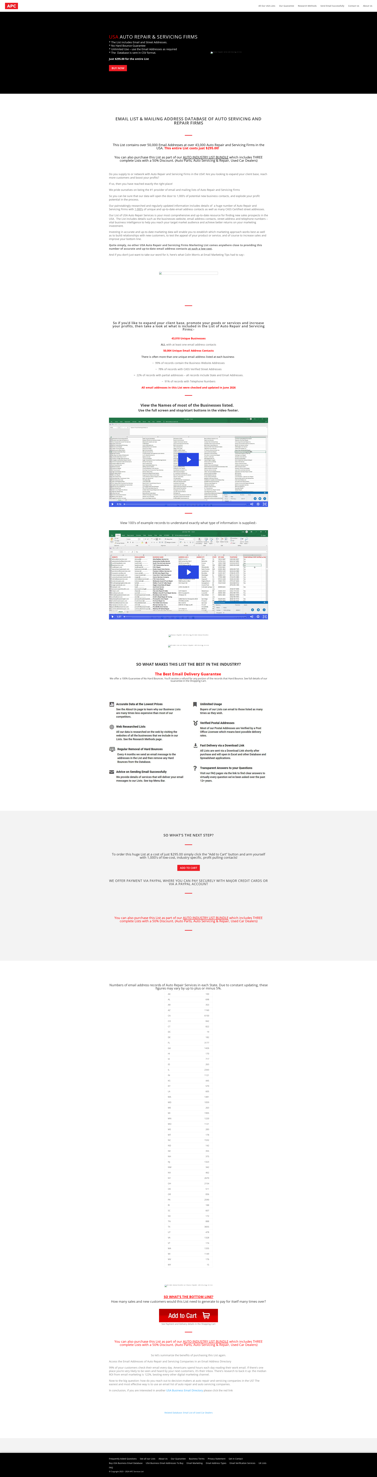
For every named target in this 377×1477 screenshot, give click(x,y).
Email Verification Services (242, 1463)
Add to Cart (188, 868)
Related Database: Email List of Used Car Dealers (188, 1412)
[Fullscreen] (264, 504)
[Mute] (251, 504)
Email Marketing (195, 1463)
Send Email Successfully (332, 6)
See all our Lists (147, 1459)
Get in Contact (236, 1459)
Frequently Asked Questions (123, 1459)
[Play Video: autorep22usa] (188, 572)
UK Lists (262, 1463)
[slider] (185, 504)
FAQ (111, 1468)
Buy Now (118, 68)
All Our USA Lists (266, 6)
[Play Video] (112, 504)
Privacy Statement (216, 1459)
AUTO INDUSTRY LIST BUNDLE (205, 157)
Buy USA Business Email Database (126, 1463)
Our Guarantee (286, 6)
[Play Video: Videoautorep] (188, 459)
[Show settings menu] (258, 504)
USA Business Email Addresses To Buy (164, 1463)
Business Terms (197, 1459)
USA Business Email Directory (184, 1390)
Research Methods (307, 6)
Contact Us (353, 6)
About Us (367, 6)
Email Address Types (216, 1463)
